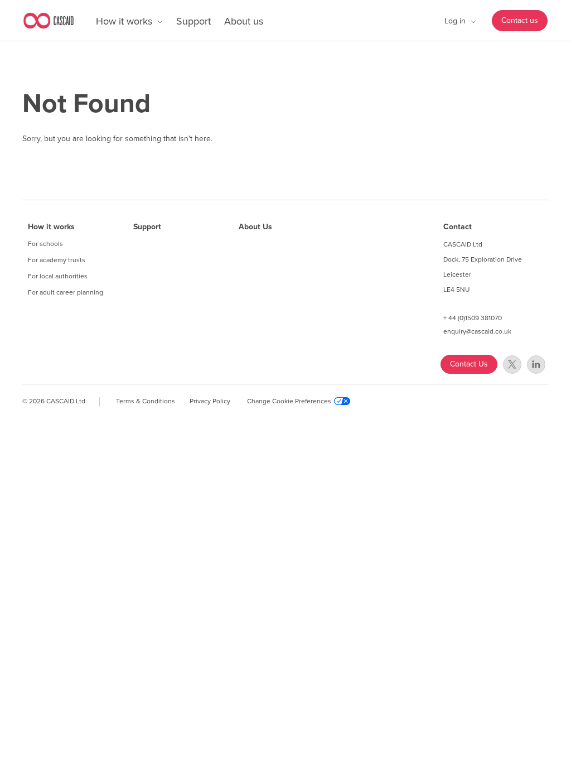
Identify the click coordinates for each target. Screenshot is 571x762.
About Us (255, 227)
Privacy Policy (210, 401)
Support (193, 21)
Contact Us (469, 364)
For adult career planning (65, 292)
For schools (45, 244)
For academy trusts (56, 260)
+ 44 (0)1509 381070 (472, 318)
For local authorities (58, 276)
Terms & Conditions (145, 401)
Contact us (519, 20)
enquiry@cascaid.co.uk (477, 331)
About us (243, 21)
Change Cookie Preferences (289, 401)
